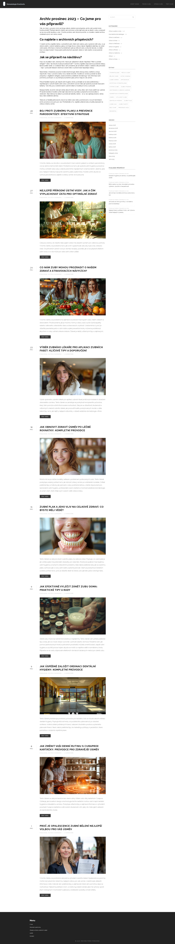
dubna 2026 (112, 137)
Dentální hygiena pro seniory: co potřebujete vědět (122, 177)
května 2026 (112, 134)
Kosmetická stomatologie (118, 34)
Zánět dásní (134, 4)
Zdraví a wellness (115, 37)
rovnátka (113, 111)
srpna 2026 (112, 125)
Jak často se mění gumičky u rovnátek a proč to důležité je (121, 202)
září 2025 (111, 159)
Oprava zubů (158, 4)
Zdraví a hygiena (115, 46)
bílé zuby (113, 107)
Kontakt (32, 936)
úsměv (112, 97)
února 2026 (112, 144)
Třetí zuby (169, 4)
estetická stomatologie (118, 83)
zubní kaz (113, 104)
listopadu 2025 (113, 153)
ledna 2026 (112, 147)
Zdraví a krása (114, 40)
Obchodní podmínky (35, 927)
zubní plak (128, 100)
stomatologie (114, 72)
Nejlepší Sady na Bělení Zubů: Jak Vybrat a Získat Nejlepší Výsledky (122, 211)
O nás (31, 924)
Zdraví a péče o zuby (117, 31)
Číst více (44, 180)
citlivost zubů (121, 97)
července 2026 (113, 128)
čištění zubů (114, 86)
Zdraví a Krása (114, 59)
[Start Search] (133, 17)
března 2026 (113, 140)
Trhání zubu (146, 4)
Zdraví (112, 56)
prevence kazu (123, 107)
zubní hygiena (126, 86)
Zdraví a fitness (114, 50)
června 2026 (112, 131)
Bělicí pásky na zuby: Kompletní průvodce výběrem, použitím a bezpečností (121, 185)
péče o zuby (126, 72)
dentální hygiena (116, 100)
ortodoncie (125, 79)
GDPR (31, 933)
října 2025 (112, 156)
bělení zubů (114, 76)
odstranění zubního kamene (120, 90)
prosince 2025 (113, 150)
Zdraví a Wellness (115, 43)
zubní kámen (114, 79)
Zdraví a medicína (115, 53)
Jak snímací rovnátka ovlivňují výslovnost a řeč (121, 194)
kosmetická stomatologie (119, 93)
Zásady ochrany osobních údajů (38, 930)
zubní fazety (123, 104)
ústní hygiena (125, 76)
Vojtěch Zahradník (55, 117)
